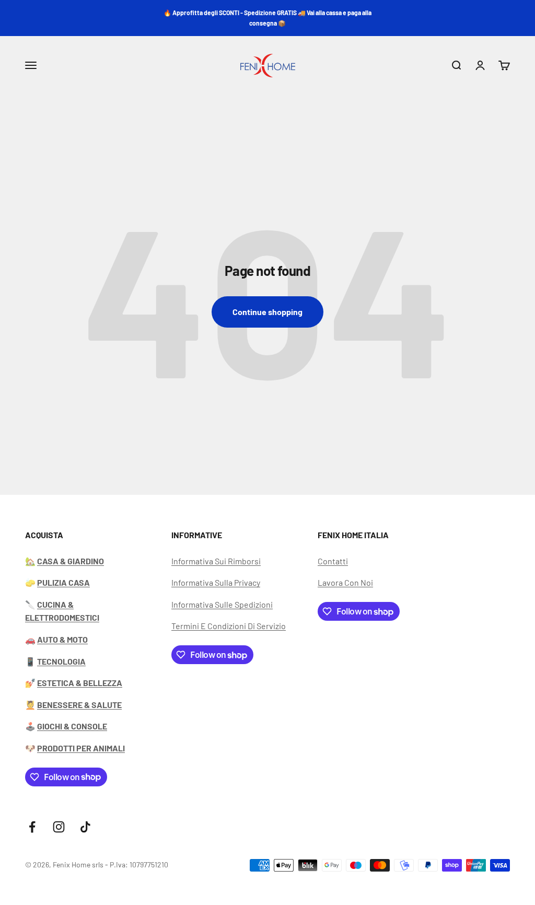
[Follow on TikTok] (85, 827)
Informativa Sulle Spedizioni (222, 604)
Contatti (333, 561)
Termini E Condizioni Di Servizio (228, 626)
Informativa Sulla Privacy (215, 582)
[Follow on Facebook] (32, 827)
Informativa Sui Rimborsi (216, 561)
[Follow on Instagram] (59, 827)
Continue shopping (267, 312)
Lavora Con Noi (345, 582)
